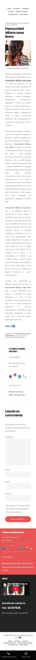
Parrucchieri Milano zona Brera (15, 337)
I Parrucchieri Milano (18, 4)
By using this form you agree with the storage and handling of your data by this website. (18, 508)
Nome (7, 469)
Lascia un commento (11, 25)
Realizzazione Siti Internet (20, 635)
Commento (9, 437)
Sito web (8, 493)
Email (7, 481)
